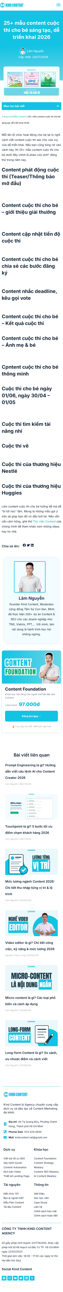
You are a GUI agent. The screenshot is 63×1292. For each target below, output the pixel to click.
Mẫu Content (19, 116)
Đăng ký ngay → (31, 716)
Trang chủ (7, 116)
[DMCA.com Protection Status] (11, 1287)
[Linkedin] (26, 1278)
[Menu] (58, 5)
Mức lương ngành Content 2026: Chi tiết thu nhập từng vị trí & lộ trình (30, 888)
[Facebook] (4, 1278)
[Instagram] (9, 1278)
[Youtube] (15, 1278)
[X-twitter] (32, 1278)
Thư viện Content (44, 521)
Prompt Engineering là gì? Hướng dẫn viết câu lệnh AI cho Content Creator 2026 (30, 771)
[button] (58, 106)
